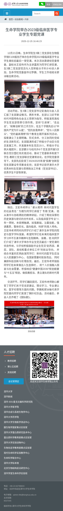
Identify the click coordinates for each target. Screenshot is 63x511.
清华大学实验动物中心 (14, 442)
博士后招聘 (12, 366)
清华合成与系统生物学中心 (17, 412)
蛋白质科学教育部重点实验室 (18, 437)
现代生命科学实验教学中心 (17, 453)
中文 (48, 5)
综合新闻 (19, 19)
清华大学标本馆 (11, 463)
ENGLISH (57, 5)
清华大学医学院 (11, 407)
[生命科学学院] (16, 4)
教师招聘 (11, 361)
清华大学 (8, 391)
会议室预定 (13, 381)
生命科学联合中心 (12, 458)
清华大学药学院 (11, 417)
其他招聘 (11, 372)
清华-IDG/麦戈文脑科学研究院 (18, 402)
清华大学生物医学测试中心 (17, 422)
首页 (11, 19)
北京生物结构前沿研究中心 (17, 468)
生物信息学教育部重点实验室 (18, 448)
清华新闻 (8, 396)
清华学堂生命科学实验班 (15, 473)
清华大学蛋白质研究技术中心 (18, 432)
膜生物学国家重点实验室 (15, 427)
